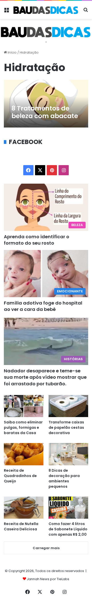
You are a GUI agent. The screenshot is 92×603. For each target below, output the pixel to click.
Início (12, 52)
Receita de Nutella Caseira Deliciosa (21, 526)
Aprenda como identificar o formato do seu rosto (36, 239)
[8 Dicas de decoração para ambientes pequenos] (68, 454)
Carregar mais (46, 548)
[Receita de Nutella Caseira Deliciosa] (23, 508)
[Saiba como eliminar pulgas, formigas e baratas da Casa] (23, 406)
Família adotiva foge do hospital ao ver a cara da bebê (43, 306)
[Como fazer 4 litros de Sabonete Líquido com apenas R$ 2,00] (68, 508)
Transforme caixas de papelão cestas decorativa (66, 427)
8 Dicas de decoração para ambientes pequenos (64, 478)
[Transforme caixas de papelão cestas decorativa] (68, 406)
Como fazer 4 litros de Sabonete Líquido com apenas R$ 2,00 (68, 529)
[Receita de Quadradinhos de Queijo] (23, 454)
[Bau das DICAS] (46, 9)
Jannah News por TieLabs (48, 579)
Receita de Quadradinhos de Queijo (20, 476)
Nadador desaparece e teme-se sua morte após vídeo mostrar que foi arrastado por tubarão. (45, 377)
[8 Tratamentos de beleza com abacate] (46, 104)
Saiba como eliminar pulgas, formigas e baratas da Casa (23, 427)
